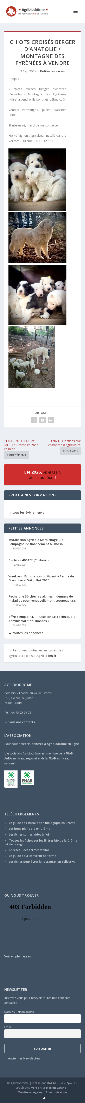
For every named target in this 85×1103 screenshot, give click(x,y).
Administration (56, 1092)
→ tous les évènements (26, 512)
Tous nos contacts (21, 722)
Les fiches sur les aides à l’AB (29, 834)
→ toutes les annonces (25, 633)
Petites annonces (52, 71)
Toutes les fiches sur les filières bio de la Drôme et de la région (41, 842)
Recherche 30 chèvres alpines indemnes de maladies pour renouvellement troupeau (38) (42, 598)
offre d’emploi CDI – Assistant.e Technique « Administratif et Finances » (41, 619)
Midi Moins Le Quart (61, 1083)
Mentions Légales (30, 1092)
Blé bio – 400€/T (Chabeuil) (28, 560)
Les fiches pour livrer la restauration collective (42, 862)
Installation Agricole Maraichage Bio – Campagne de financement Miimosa (37, 542)
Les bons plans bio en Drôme (29, 829)
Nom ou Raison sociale (19, 1012)
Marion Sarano (56, 1088)
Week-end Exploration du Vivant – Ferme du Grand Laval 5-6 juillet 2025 (41, 578)
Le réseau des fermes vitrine (29, 850)
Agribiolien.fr (46, 656)
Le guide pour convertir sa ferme (32, 856)
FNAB (52, 758)
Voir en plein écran (17, 956)
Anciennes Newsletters (24, 1058)
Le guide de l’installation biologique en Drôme (42, 823)
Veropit (36, 1088)
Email (7, 1027)
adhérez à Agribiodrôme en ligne (55, 744)
